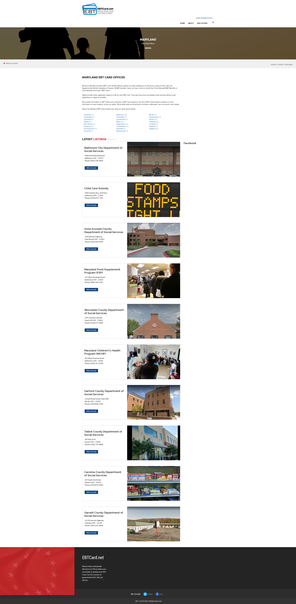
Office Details (91, 168)
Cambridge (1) (89, 117)
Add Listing (202, 23)
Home (182, 23)
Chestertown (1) (155, 117)
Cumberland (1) (122, 119)
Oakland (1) (153, 126)
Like (161, 594)
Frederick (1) (154, 121)
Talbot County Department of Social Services (103, 433)
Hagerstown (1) (122, 124)
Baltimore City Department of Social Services (103, 149)
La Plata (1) (153, 124)
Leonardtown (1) (122, 126)
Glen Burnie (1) (89, 124)
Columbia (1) (88, 119)
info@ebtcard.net (206, 18)
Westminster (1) (122, 131)
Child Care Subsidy (96, 188)
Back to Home (12, 63)
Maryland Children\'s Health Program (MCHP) (102, 352)
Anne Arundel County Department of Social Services (103, 230)
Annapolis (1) (89, 115)
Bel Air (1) (152, 115)
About (191, 23)
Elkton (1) (119, 121)
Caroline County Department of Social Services (102, 473)
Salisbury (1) (153, 128)
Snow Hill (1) (88, 131)
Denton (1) (153, 119)
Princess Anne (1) (90, 128)
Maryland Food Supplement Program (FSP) (102, 271)
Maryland (289, 64)
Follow (150, 594)
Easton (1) (87, 121)
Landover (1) (88, 126)
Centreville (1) (121, 117)
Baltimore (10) (121, 115)
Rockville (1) (120, 128)
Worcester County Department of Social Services (104, 311)
